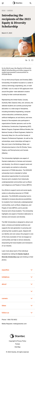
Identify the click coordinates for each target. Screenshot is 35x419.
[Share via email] (32, 60)
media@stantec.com (20, 324)
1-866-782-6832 (12, 320)
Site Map (17, 347)
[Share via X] (29, 60)
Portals (17, 344)
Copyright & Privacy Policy (17, 341)
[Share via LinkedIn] (26, 60)
